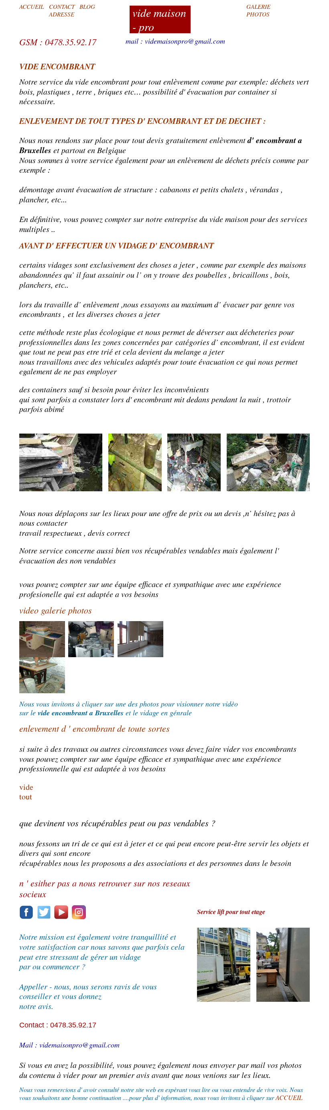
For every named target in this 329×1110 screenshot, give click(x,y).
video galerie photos (55, 610)
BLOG (87, 6)
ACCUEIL (31, 6)
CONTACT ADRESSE (62, 10)
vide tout (26, 791)
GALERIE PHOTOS (258, 10)
